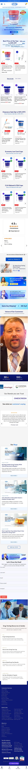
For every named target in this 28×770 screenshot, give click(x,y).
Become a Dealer (5, 698)
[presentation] (2, 61)
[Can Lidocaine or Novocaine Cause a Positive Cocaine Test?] (14, 487)
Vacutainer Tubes (18, 712)
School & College (18, 749)
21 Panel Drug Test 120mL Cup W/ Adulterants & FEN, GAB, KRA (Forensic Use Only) (7, 67)
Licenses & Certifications (7, 733)
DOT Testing (16, 742)
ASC (3, 136)
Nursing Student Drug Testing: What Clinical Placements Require (12, 465)
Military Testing (5, 748)
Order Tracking (5, 691)
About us (4, 723)
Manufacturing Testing (7, 749)
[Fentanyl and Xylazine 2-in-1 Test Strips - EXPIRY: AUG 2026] (7, 124)
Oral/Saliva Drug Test (6, 710)
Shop (9, 768)
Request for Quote (6, 730)
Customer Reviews (6, 727)
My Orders (18, 768)
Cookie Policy (4, 702)
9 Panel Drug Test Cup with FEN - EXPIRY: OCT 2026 (20, 139)
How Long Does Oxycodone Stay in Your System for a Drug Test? (13, 531)
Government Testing (18, 746)
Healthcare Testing (6, 743)
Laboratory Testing (6, 752)
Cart (26, 768)
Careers (3, 735)
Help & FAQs (4, 689)
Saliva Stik (17, 64)
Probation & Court (18, 745)
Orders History (5, 694)
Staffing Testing (17, 748)
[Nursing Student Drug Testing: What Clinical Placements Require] (14, 453)
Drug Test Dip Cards (18, 709)
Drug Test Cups (5, 709)
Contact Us (4, 736)
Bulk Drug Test (17, 719)
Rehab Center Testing (7, 745)
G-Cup (3, 172)
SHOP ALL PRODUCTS (14, 259)
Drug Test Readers (6, 716)
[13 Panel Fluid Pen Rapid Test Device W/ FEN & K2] (20, 55)
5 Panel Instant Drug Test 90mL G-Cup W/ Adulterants (7, 175)
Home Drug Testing (18, 751)
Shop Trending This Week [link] (17, 46)
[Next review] (26, 245)
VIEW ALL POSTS (14, 547)
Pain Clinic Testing (18, 743)
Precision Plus (5, 64)
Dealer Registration (6, 732)
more (10, 758)
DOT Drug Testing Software (7, 719)
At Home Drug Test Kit (6, 713)
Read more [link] (14, 475)
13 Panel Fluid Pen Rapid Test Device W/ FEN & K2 (20, 66)
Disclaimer (4, 701)
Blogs (3, 726)
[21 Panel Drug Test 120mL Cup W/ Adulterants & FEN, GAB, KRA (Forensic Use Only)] (7, 55)
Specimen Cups (5, 712)
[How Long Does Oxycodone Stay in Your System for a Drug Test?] (14, 520)
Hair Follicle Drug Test (18, 713)
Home (2, 768)
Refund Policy (4, 704)
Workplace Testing (6, 742)
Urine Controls (17, 716)
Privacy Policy (4, 697)
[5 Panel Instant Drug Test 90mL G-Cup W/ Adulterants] (7, 163)
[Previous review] (1, 245)
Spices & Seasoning (18, 718)
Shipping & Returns (6, 692)
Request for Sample (6, 729)
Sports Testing (5, 751)
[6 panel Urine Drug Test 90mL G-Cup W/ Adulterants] (20, 163)
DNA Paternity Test (6, 715)
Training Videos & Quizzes (7, 700)
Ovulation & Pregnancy (7, 718)
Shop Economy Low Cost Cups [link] (13, 153)
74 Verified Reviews (14, 228)
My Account (4, 695)
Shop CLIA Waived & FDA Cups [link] (13, 187)
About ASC (4, 724)
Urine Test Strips (17, 710)
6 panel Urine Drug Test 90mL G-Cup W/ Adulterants (20, 175)
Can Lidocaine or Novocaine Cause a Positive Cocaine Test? (12, 498)
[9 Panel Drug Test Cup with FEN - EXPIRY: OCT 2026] (20, 124)
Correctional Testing (6, 746)
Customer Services (7, 688)
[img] (14, 226)
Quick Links (5, 707)
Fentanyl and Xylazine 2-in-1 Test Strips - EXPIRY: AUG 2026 (7, 139)
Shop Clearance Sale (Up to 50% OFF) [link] (13, 113)
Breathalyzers (17, 715)
